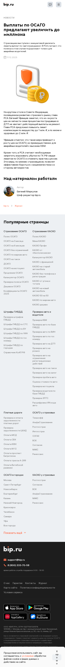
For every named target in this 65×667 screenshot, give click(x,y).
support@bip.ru (16, 559)
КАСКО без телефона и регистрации (44, 275)
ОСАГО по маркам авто (15, 254)
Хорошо (56, 657)
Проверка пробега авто (44, 377)
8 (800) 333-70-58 (18, 565)
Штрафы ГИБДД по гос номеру (15, 339)
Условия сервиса (13, 592)
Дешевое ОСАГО (12, 286)
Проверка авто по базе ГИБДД (44, 326)
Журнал (18, 205)
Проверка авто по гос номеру (43, 337)
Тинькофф (37, 417)
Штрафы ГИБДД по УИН (16, 333)
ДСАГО (7, 263)
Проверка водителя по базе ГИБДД (43, 392)
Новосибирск (10, 489)
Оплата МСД (10, 435)
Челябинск (9, 512)
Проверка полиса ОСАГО (16, 282)
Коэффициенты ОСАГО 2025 (15, 292)
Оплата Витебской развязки (13, 466)
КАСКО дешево (40, 304)
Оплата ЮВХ (10, 444)
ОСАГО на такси (12, 259)
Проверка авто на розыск (41, 349)
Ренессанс (37, 454)
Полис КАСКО (39, 236)
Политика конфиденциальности (37, 587)
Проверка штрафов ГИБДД (13, 318)
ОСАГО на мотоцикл (14, 268)
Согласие (37, 445)
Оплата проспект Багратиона (12, 454)
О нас (7, 583)
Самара (7, 516)
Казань (7, 498)
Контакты (30, 583)
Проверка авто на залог (44, 372)
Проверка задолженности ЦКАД (15, 429)
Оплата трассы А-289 (15, 460)
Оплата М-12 (10, 448)
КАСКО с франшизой (42, 262)
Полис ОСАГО (11, 236)
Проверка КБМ (39, 320)
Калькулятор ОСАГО (14, 277)
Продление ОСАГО (13, 272)
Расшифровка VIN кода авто (44, 404)
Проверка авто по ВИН (43, 331)
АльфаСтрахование (42, 422)
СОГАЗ (35, 436)
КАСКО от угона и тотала (41, 282)
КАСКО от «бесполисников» (41, 251)
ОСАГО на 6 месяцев (14, 245)
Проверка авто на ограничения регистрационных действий (41, 359)
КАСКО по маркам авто (44, 300)
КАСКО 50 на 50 (40, 295)
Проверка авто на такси (44, 368)
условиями (28, 655)
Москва (7, 480)
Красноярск (10, 507)
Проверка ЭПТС (40, 398)
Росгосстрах (39, 427)
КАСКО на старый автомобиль (41, 268)
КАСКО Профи (39, 245)
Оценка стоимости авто (44, 381)
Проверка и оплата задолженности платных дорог (13, 420)
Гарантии (17, 583)
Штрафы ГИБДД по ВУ (15, 328)
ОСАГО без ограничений (16, 250)
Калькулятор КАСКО (42, 257)
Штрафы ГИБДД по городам (13, 346)
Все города (9, 525)
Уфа (6, 521)
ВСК (34, 440)
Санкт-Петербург (12, 484)
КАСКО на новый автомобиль (40, 289)
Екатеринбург (11, 493)
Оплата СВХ (10, 439)
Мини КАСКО (38, 241)
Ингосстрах (38, 431)
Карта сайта (10, 587)
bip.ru (6, 205)
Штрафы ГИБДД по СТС (16, 324)
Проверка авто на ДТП (43, 343)
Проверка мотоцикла (43, 386)
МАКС (35, 449)
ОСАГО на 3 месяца (13, 241)
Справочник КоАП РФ (14, 352)
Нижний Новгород (13, 502)
